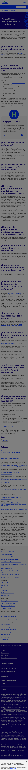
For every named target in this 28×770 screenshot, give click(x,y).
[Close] (26, 761)
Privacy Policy (13, 768)
